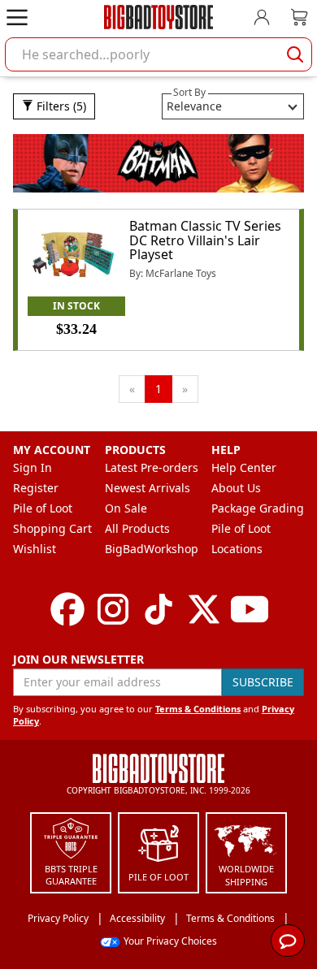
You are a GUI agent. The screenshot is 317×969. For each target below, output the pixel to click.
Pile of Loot (42, 508)
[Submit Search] (295, 54)
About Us (236, 487)
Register (36, 487)
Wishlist (34, 548)
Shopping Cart (52, 528)
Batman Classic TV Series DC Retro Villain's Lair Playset (205, 240)
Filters (59, 106)
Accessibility (137, 918)
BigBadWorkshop (151, 548)
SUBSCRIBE (262, 682)
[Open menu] (17, 17)
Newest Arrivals (147, 487)
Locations (237, 548)
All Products (137, 528)
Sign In (32, 467)
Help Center (243, 467)
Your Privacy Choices (170, 941)
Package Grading (257, 508)
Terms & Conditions (198, 709)
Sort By (189, 92)
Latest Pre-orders (151, 467)
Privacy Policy (58, 918)
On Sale (126, 508)
